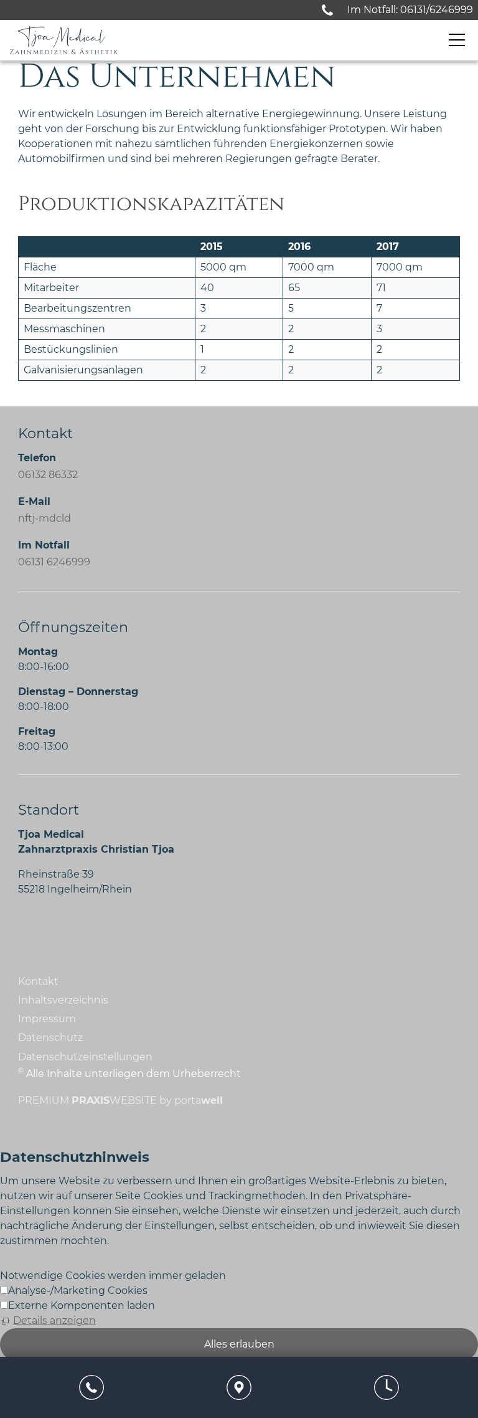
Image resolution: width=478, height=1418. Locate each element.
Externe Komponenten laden (81, 1305)
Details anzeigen (54, 1320)
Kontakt (38, 981)
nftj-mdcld (44, 518)
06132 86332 (48, 475)
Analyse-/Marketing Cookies (78, 1290)
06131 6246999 (54, 562)
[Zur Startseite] (64, 40)
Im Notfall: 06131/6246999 (410, 10)
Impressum (47, 1019)
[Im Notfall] (327, 10)
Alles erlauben (239, 1344)
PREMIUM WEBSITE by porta (120, 1100)
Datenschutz (50, 1037)
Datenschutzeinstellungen (85, 1057)
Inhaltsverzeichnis (63, 1000)
